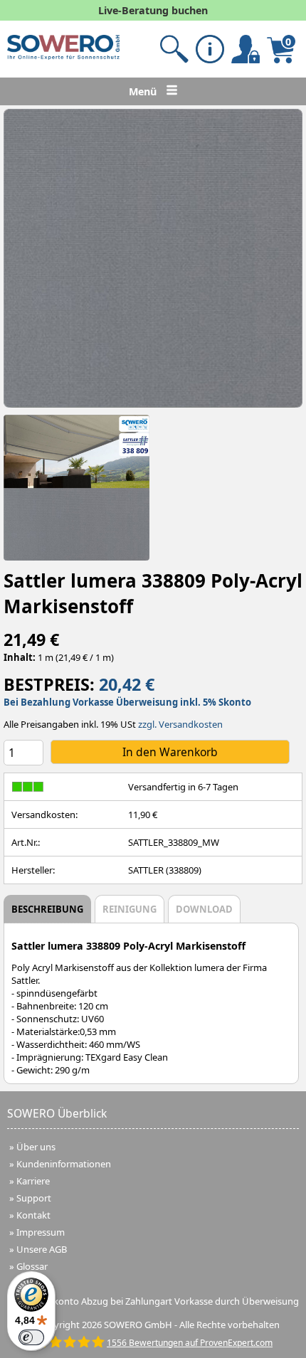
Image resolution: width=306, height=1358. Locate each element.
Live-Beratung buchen (153, 10)
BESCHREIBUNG (47, 909)
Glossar (32, 1266)
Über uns (36, 1146)
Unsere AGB (41, 1249)
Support (33, 1198)
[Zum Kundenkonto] (174, 49)
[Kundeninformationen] (210, 49)
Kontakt (33, 1215)
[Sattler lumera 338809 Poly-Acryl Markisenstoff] (153, 258)
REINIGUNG (129, 909)
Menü (144, 91)
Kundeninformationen (63, 1163)
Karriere (33, 1180)
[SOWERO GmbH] (63, 56)
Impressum (40, 1232)
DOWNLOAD (204, 909)
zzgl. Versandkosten (180, 724)
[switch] (31, 1337)
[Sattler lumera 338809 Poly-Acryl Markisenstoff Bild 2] (76, 488)
